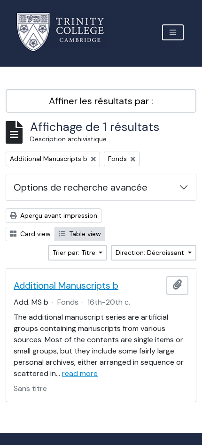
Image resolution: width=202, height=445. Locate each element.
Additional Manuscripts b (66, 285)
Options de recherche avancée (81, 187)
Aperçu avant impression (57, 215)
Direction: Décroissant (151, 252)
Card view (34, 234)
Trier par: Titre (75, 252)
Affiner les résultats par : (101, 101)
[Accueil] (66, 32)
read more (80, 373)
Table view (84, 234)
